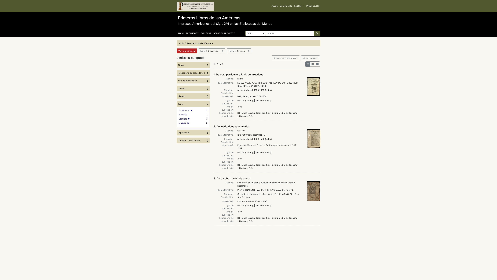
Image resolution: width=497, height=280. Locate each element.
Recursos (191, 33)
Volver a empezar (187, 51)
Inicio (181, 33)
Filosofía (183, 114)
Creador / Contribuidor (189, 140)
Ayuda (275, 6)
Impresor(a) (183, 132)
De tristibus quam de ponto (233, 178)
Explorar (206, 33)
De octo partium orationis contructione (239, 74)
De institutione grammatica (233, 126)
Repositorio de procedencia (191, 73)
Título (181, 65)
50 (310, 58)
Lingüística (184, 123)
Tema (180, 104)
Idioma (181, 96)
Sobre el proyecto (224, 33)
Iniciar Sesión (312, 6)
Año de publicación (187, 80)
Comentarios (286, 6)
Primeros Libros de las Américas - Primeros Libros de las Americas (195, 6)
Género (181, 88)
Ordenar (285, 58)
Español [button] (298, 6)
